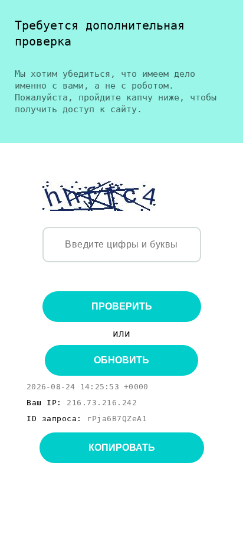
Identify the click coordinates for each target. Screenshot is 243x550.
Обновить (121, 360)
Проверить (121, 306)
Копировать (121, 447)
